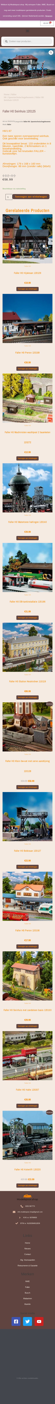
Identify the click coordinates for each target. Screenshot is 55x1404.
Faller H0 (27, 121)
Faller (9, 124)
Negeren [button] (48, 16)
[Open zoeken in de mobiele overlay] (27, 41)
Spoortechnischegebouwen (21, 97)
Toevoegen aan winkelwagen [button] (27, 289)
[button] (27, 31)
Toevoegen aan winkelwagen (31, 196)
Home (6, 94)
